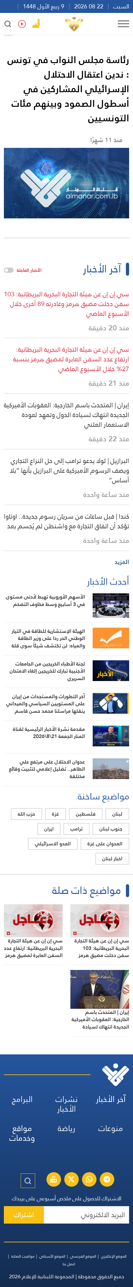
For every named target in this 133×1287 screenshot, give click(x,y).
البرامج (22, 1099)
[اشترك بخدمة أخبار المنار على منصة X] (71, 1180)
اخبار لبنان (112, 858)
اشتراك (24, 1214)
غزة (55, 814)
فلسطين (86, 814)
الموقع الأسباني (52, 1256)
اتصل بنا (69, 1264)
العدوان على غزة (104, 843)
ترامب (76, 828)
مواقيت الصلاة (23, 1256)
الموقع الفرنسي (83, 1256)
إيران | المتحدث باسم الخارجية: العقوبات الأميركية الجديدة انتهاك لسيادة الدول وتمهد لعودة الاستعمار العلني (66, 415)
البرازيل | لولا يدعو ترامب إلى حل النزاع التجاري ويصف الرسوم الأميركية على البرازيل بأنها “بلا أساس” (69, 470)
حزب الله (26, 814)
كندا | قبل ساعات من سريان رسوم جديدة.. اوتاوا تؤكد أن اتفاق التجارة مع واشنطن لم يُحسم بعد (66, 521)
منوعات (110, 1128)
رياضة (66, 1128)
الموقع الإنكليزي (114, 1256)
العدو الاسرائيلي (53, 843)
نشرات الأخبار (67, 1104)
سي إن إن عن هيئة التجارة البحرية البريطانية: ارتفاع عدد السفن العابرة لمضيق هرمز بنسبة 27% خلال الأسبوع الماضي (71, 359)
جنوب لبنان (110, 828)
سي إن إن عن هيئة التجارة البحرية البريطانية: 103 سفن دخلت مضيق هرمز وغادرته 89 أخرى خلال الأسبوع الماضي (66, 304)
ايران (49, 828)
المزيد (122, 561)
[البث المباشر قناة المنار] (53, 1180)
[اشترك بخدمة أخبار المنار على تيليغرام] (107, 1180)
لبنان (117, 814)
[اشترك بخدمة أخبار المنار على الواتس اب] (89, 1180)
